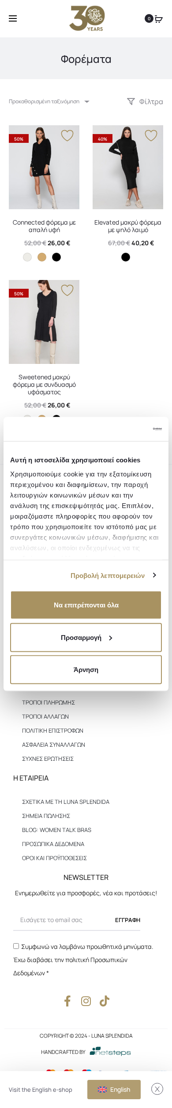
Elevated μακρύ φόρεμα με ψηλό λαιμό (127, 226)
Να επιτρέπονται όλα (86, 605)
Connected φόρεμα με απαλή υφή (44, 226)
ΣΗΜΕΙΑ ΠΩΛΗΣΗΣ (46, 816)
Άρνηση (86, 669)
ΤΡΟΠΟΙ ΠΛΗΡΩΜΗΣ (48, 702)
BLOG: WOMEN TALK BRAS (56, 830)
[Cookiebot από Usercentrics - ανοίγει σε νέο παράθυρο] (124, 429)
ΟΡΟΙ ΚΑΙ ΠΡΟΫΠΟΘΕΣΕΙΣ (54, 858)
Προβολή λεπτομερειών (108, 575)
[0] (158, 18)
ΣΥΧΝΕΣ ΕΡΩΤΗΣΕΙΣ (48, 759)
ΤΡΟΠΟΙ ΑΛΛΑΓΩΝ (45, 716)
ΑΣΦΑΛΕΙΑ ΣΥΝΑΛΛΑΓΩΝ (53, 744)
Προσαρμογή (81, 637)
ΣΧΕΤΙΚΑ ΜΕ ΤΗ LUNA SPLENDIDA (65, 802)
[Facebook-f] (67, 1001)
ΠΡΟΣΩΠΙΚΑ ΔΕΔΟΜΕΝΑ (53, 844)
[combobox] (48, 101)
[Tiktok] (104, 1001)
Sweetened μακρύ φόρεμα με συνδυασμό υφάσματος (44, 384)
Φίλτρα (150, 101)
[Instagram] (86, 1001)
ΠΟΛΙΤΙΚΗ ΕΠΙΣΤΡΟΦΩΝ (52, 730)
